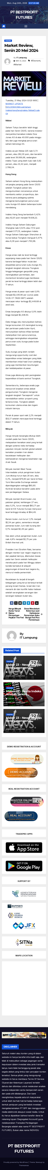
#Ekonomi (35, 60)
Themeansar (24, 1165)
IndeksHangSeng (14, 110)
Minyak (21, 107)
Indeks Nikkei (28, 110)
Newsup (39, 1162)
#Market (17, 64)
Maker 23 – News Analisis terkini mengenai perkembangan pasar (24, 668)
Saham (27, 107)
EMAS (15, 107)
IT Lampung (21, 58)
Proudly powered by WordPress (16, 1162)
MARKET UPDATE (14, 104)
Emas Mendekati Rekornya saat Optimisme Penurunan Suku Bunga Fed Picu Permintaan (32, 614)
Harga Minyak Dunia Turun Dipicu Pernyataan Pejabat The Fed (16, 613)
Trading (8, 40)
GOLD (9, 107)
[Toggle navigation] (26, 26)
